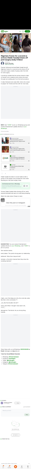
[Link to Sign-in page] (23, 31)
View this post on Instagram (15, 203)
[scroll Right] (5, 173)
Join (27, 186)
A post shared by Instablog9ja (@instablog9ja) (15, 205)
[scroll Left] (2, 173)
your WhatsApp (16, 246)
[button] (3, 467)
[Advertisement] (15, 15)
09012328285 (24, 349)
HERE (9, 125)
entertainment (8, 53)
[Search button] (20, 31)
